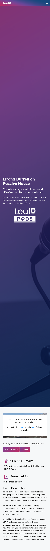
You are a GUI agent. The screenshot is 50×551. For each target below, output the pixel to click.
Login (25, 449)
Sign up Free (11, 449)
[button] (47, 3)
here (22, 427)
